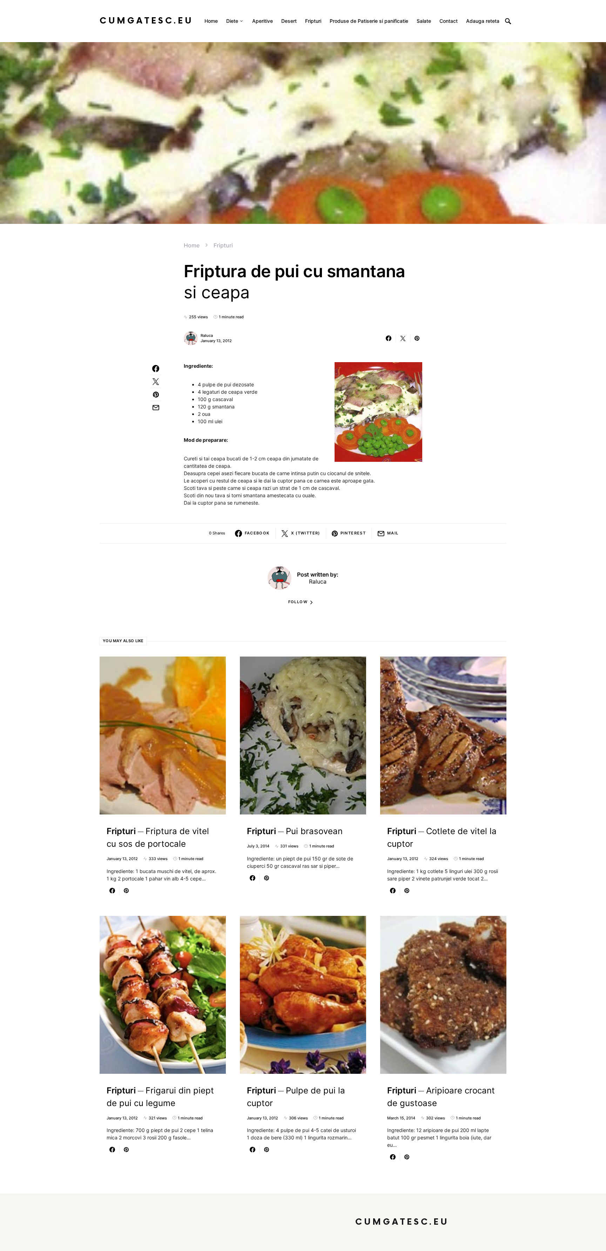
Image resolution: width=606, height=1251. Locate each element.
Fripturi (223, 245)
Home (192, 245)
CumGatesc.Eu (146, 21)
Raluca (207, 335)
